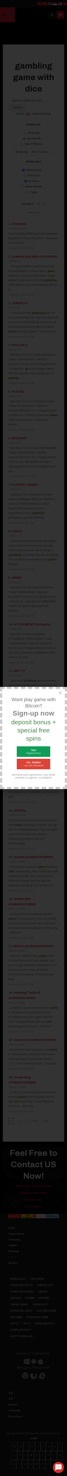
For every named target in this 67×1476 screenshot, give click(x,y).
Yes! (33, 752)
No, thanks (34, 764)
